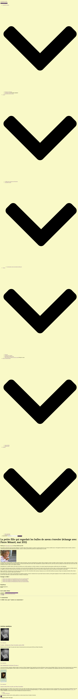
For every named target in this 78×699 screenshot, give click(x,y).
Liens (4, 692)
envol (14, 593)
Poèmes (6, 354)
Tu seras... (72, 689)
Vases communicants (9, 592)
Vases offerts (7, 445)
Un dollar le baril (8, 92)
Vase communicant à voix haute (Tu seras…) (9, 665)
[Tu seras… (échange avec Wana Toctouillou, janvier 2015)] (4, 640)
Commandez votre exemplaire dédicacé (14, 266)
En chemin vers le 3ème (9, 93)
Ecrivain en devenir (8, 91)
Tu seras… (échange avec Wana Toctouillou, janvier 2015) (12, 645)
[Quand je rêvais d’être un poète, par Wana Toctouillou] (3, 682)
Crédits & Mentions (6, 693)
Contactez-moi (7, 534)
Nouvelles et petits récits (9, 356)
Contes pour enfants (8, 355)
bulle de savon (7, 593)
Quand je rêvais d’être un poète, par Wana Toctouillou (11, 686)
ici (44, 668)
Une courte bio (7, 533)
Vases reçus (7, 446)
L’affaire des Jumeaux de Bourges (11, 181)
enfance (11, 593)
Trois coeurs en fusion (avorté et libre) (12, 357)
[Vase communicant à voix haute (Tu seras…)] (4, 660)
